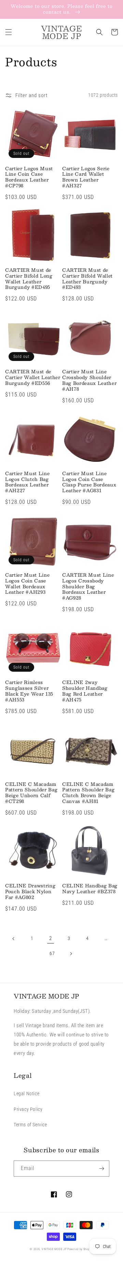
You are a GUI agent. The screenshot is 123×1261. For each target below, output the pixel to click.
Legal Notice (26, 1093)
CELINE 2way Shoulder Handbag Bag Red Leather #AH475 (85, 691)
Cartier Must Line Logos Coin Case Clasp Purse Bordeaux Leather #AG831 (89, 482)
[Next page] (70, 953)
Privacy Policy (28, 1109)
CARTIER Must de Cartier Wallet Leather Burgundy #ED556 (32, 377)
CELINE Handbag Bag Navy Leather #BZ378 (90, 889)
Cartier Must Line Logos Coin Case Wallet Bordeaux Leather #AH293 (27, 583)
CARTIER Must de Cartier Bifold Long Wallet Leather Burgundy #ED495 (29, 278)
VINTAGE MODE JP (54, 1249)
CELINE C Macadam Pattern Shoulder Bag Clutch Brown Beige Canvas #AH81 (88, 792)
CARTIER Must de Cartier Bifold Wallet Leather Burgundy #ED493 (87, 278)
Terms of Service (30, 1124)
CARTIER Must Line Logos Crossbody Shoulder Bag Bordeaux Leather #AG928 (88, 586)
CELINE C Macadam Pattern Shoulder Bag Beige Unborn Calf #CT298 (31, 792)
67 (52, 953)
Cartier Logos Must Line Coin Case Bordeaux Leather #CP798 (29, 177)
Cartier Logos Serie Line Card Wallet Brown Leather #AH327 (86, 177)
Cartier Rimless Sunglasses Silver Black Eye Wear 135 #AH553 (29, 691)
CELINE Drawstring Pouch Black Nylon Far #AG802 (30, 891)
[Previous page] (13, 938)
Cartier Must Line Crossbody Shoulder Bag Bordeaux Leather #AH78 (89, 380)
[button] (8, 32)
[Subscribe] (101, 1169)
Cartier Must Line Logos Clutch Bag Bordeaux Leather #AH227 (27, 482)
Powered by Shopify (80, 1249)
